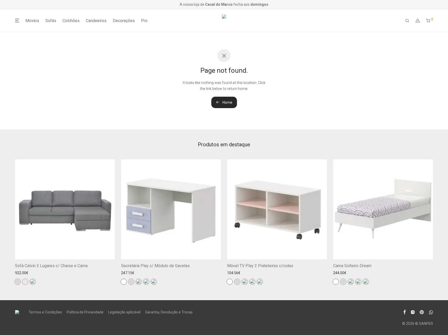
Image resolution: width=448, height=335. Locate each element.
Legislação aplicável (124, 312)
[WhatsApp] (431, 312)
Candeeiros (96, 20)
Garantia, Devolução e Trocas (169, 312)
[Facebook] (404, 312)
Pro (144, 20)
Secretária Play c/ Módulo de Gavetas (155, 265)
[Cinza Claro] (18, 282)
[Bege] (25, 282)
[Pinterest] (422, 312)
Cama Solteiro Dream (352, 265)
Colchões (71, 20)
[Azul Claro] (146, 282)
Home (227, 102)
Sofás (50, 20)
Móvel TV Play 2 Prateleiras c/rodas (260, 265)
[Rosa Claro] (154, 282)
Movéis (32, 20)
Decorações (124, 20)
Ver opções (101, 252)
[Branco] (124, 282)
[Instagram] (412, 312)
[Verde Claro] (139, 282)
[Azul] (33, 282)
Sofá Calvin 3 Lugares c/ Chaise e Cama (51, 265)
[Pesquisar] (407, 20)
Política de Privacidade (85, 312)
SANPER (426, 323)
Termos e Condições (45, 312)
